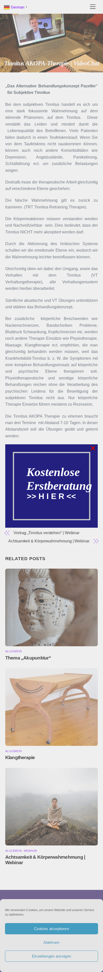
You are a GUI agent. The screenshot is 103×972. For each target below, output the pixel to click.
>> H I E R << (51, 496)
